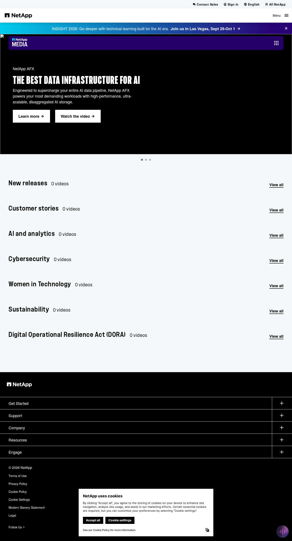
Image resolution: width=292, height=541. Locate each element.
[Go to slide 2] (146, 160)
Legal (12, 515)
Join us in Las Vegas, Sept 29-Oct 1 (203, 28)
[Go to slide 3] (150, 160)
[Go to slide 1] (142, 160)
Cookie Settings (19, 499)
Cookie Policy (18, 491)
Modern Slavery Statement (27, 507)
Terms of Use (18, 476)
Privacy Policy (18, 484)
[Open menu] (276, 43)
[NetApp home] (18, 15)
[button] (280, 15)
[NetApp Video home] (21, 43)
